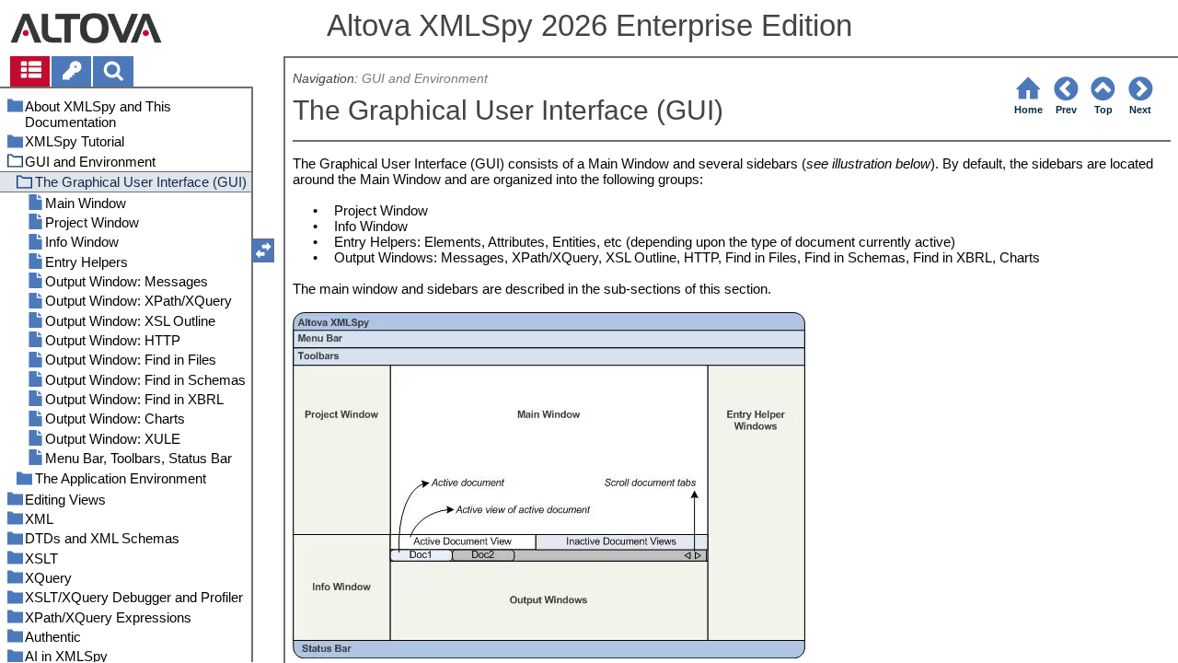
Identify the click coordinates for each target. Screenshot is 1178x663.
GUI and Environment (425, 79)
